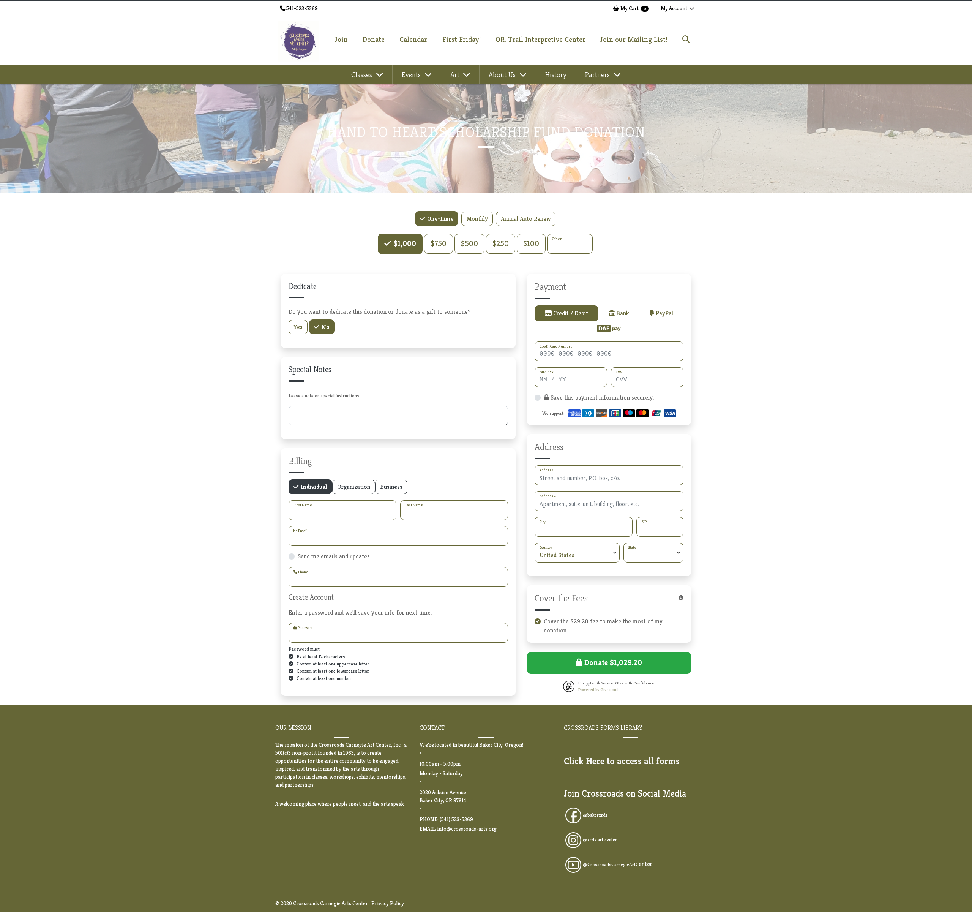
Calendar (413, 39)
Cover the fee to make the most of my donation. (603, 625)
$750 (439, 243)
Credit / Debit (570, 313)
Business (391, 487)
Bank (622, 313)
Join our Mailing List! (633, 39)
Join (341, 39)
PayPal (663, 313)
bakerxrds (597, 815)
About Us (503, 74)
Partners (598, 74)
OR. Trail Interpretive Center (540, 39)
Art (455, 74)
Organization (353, 487)
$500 (469, 243)
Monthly (477, 219)
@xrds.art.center (600, 840)
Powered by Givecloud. (598, 689)
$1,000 (403, 243)
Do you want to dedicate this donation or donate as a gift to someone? (379, 312)
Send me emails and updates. (334, 556)
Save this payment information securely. (601, 397)
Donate (374, 39)
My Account (674, 8)
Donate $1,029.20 (612, 662)
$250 (500, 243)
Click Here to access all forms (622, 761)
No (325, 327)
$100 (531, 243)
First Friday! (461, 39)
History (555, 74)
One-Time (439, 219)
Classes (362, 74)
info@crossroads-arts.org (467, 828)
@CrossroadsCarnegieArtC (617, 864)
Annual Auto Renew (526, 219)
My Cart (632, 8)
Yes (298, 327)
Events (412, 74)
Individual (313, 487)
